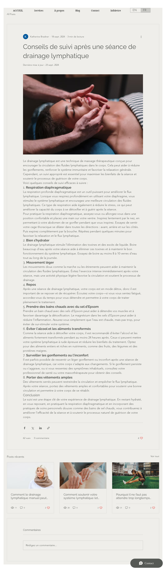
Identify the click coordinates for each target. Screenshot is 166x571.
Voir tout (155, 456)
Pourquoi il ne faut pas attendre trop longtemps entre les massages (133, 496)
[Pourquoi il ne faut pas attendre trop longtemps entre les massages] (135, 475)
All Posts (11, 14)
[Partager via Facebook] (24, 428)
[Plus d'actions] (141, 37)
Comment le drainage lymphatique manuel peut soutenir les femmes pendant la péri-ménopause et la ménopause (30, 496)
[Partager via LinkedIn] (40, 428)
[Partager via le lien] (48, 428)
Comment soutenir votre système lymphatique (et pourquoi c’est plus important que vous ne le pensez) (81, 496)
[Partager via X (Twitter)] (32, 428)
